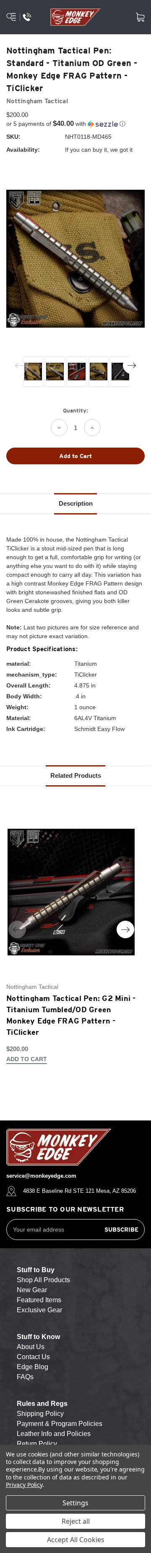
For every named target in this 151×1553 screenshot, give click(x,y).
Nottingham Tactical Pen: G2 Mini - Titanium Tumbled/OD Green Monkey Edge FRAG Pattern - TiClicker (71, 1015)
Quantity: (75, 410)
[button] (75, 124)
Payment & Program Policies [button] (59, 1423)
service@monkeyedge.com (41, 1176)
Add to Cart (26, 1059)
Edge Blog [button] (32, 1366)
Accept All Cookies (75, 1539)
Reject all (76, 1521)
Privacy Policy (24, 1485)
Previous (19, 365)
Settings (75, 1502)
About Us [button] (30, 1346)
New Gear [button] (32, 1289)
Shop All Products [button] (43, 1279)
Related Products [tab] (75, 775)
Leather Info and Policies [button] (54, 1433)
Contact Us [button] (33, 1356)
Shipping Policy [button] (40, 1413)
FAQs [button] (25, 1376)
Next (132, 365)
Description (76, 503)
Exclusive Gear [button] (39, 1310)
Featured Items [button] (39, 1300)
